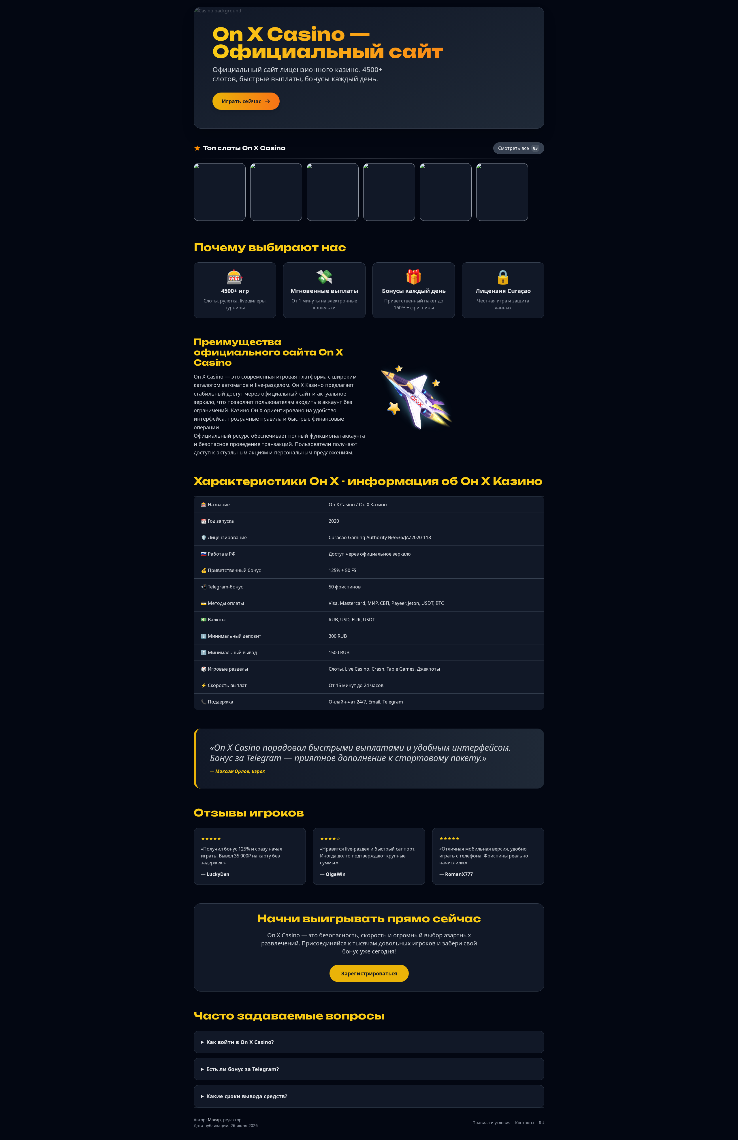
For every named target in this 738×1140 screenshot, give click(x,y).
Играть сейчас (241, 101)
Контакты (524, 1122)
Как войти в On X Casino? (240, 1042)
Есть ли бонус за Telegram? (242, 1069)
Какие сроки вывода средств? (246, 1096)
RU (541, 1122)
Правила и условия (491, 1122)
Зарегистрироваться (369, 973)
